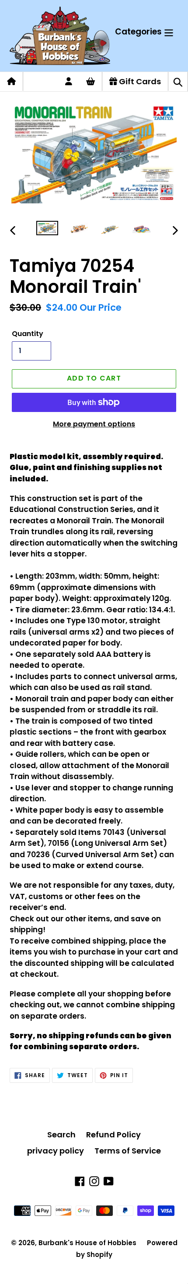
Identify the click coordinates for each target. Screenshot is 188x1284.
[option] (47, 230)
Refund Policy (113, 1134)
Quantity (27, 334)
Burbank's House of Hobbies (87, 1242)
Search (61, 1134)
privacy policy (55, 1150)
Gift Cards (139, 81)
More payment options (94, 424)
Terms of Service (127, 1150)
